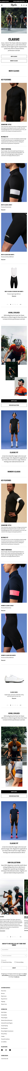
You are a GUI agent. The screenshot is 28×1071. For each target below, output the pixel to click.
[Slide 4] (15, 304)
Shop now (3, 209)
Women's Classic (14, 60)
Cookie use (16, 976)
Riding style (3, 960)
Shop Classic (14, 791)
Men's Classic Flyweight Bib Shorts (14, 291)
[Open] (1, 5)
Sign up (14, 968)
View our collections (14, 405)
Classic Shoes (14, 692)
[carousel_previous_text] (7, 304)
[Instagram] (6, 1050)
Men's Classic (14, 56)
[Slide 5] (17, 304)
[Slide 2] (12, 304)
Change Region (4, 1055)
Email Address (5, 949)
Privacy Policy (23, 975)
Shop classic (14, 400)
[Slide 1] (10, 304)
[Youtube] (10, 1050)
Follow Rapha (4, 1046)
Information (4, 1009)
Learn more (2, 930)
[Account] (24, 5)
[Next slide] (20, 304)
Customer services (5, 987)
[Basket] (26, 5)
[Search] (21, 5)
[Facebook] (2, 1050)
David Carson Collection (19, 1)
